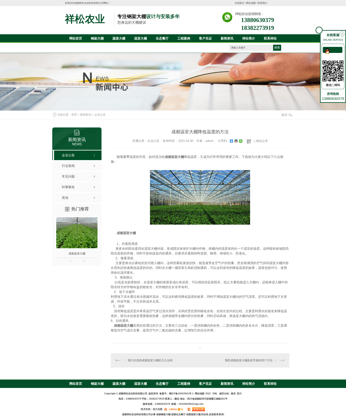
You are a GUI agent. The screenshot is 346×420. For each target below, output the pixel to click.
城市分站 (224, 393)
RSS (208, 393)
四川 (239, 393)
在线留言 (239, 3)
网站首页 (75, 38)
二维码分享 (260, 141)
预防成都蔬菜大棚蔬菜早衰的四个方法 (249, 360)
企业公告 (100, 114)
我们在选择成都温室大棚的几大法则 (150, 360)
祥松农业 (85, 19)
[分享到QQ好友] (236, 141)
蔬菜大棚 (119, 38)
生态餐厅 (162, 38)
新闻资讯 (227, 38)
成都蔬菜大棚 (76, 253)
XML (215, 393)
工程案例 (183, 38)
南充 (233, 393)
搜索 (277, 47)
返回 (284, 114)
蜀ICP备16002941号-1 (181, 393)
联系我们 (262, 3)
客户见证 (205, 38)
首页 (74, 114)
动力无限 (157, 409)
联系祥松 (270, 38)
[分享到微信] (240, 141)
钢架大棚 (97, 38)
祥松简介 (248, 38)
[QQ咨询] (332, 50)
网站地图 (251, 3)
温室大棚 (140, 38)
